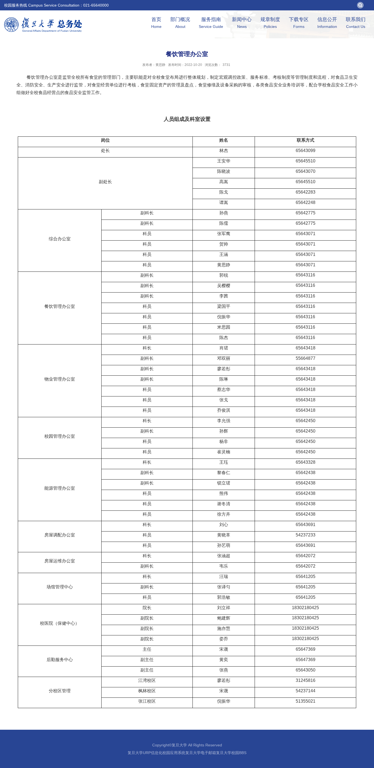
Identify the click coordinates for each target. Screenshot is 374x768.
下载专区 (299, 23)
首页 (156, 23)
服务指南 (211, 23)
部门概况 (180, 23)
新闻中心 (242, 23)
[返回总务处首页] (43, 19)
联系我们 (356, 23)
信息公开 (327, 23)
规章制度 (270, 23)
